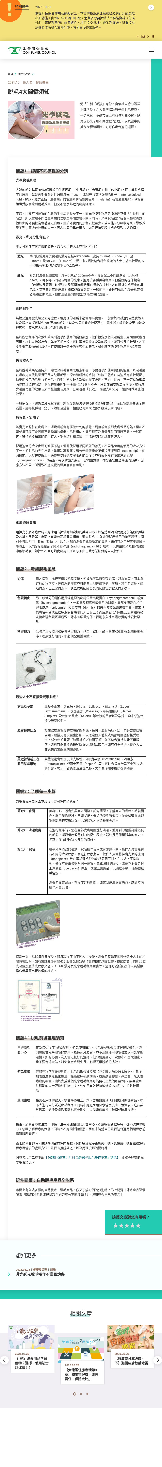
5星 (137, 1225)
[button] (137, 36)
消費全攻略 (24, 74)
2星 (120, 1225)
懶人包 (27, 82)
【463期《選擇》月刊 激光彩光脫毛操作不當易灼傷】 (81, 1157)
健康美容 (42, 82)
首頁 (10, 74)
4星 (132, 1225)
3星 (126, 1225)
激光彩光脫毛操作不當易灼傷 (40, 1274)
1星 (115, 1225)
